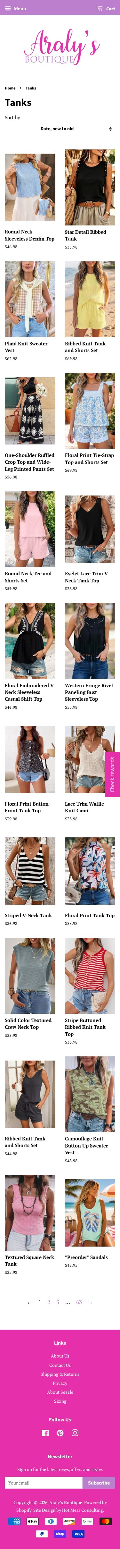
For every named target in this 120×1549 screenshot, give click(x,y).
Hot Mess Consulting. (83, 1510)
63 (79, 1302)
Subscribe (99, 1482)
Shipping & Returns (60, 1374)
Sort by (12, 117)
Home (10, 88)
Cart (110, 9)
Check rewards (112, 774)
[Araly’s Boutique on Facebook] (45, 1434)
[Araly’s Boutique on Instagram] (74, 1434)
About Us (60, 1356)
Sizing (60, 1401)
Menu (19, 8)
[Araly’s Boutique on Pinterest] (60, 1434)
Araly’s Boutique (65, 1502)
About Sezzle (60, 1392)
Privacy (60, 1383)
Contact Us (60, 1365)
